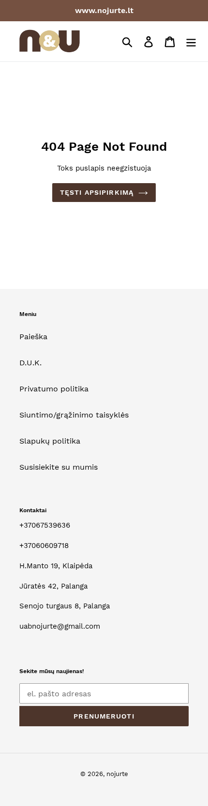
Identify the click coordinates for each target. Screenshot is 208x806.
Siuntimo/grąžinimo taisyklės (74, 414)
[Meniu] (191, 41)
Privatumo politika (54, 388)
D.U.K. (30, 362)
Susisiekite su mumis (58, 467)
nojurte (117, 773)
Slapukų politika (49, 441)
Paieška (33, 336)
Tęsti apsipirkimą (97, 192)
